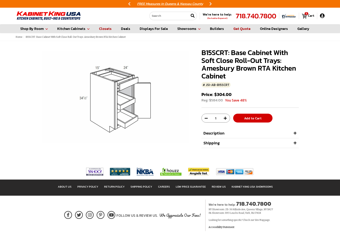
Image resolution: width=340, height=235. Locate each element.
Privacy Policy (87, 187)
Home (19, 37)
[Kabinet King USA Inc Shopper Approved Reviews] (289, 16)
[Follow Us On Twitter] (79, 214)
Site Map (259, 220)
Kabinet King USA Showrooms (252, 187)
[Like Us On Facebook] (68, 214)
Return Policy (114, 187)
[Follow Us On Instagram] (90, 214)
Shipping (211, 143)
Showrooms (186, 28)
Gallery (303, 28)
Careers (164, 187)
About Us (64, 187)
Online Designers (274, 28)
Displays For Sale (154, 28)
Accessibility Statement (221, 227)
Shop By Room (32, 28)
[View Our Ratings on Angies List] (199, 171)
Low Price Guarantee (191, 187)
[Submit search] (193, 16)
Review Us (219, 187)
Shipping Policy (141, 187)
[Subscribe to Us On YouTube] (111, 214)
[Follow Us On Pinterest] (101, 214)
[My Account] (322, 15)
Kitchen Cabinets (71, 28)
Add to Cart (252, 118)
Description (214, 133)
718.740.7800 (256, 16)
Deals (125, 28)
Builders (217, 28)
